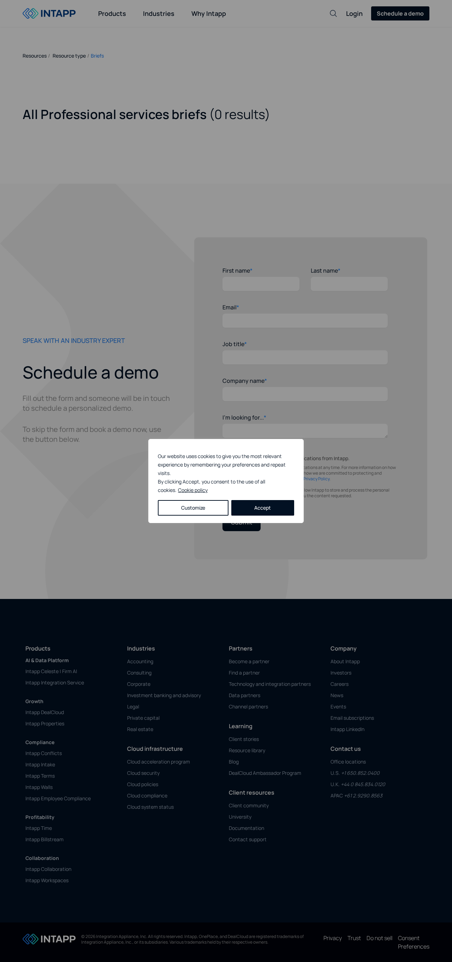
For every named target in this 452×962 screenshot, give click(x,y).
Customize (193, 507)
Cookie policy (193, 490)
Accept (262, 507)
